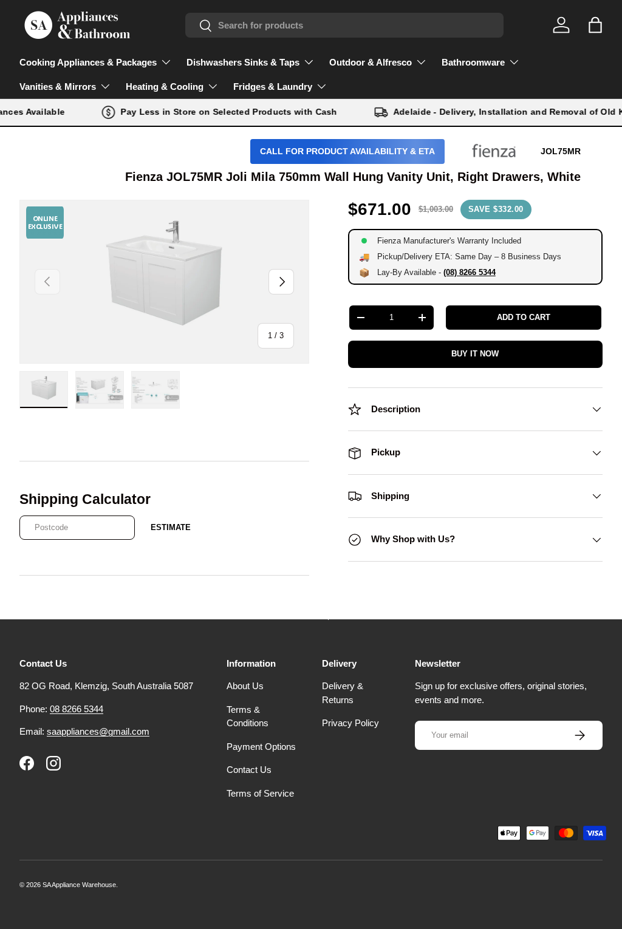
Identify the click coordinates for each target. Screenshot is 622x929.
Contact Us (249, 769)
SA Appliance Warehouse (79, 884)
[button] (595, 25)
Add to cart (523, 317)
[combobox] (344, 25)
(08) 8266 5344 (469, 272)
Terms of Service (260, 793)
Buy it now (475, 353)
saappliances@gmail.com (98, 731)
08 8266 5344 (76, 709)
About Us (245, 686)
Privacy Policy (350, 723)
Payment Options (261, 746)
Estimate (171, 527)
